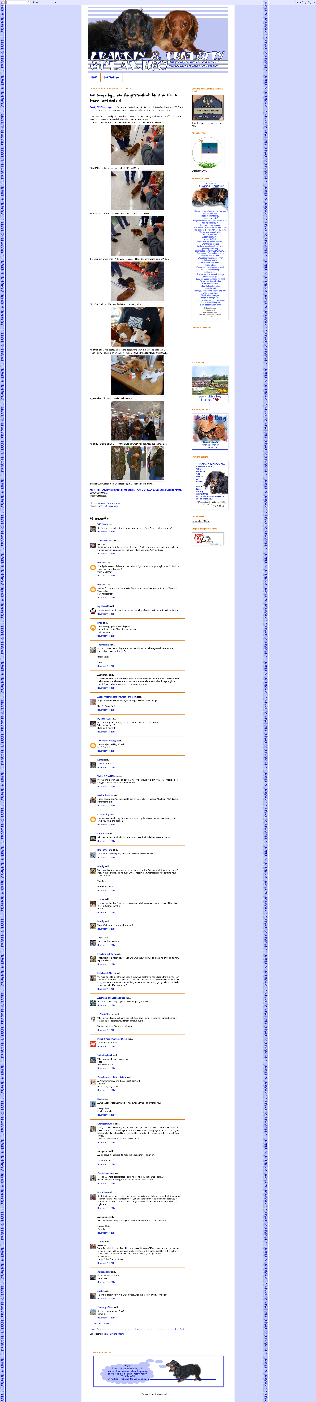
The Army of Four (105, 1307)
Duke (99, 1099)
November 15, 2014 (106, 1318)
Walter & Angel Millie (106, 776)
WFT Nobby (102, 524)
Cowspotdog (103, 814)
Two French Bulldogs (107, 741)
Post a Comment (101, 1323)
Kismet (100, 760)
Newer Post (96, 1329)
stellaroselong (103, 1272)
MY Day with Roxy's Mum (108, 506)
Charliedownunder (105, 1124)
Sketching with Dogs (106, 954)
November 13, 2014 (106, 1233)
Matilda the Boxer (105, 795)
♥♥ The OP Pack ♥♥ (105, 1014)
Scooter (101, 899)
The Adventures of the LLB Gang (111, 1077)
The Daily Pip (103, 645)
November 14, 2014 (106, 1298)
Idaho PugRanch (104, 1055)
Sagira (100, 937)
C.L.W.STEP (102, 833)
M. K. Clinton (103, 1192)
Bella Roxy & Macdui (106, 973)
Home (138, 1329)
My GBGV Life (103, 606)
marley (100, 1291)
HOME (94, 77)
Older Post (179, 1329)
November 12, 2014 (106, 532)
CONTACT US (111, 77)
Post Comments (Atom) (113, 1334)
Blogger (169, 1394)
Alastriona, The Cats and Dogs (111, 998)
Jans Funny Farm (104, 850)
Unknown (101, 562)
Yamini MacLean (104, 541)
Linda (99, 623)
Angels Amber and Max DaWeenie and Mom (117, 697)
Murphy (100, 866)
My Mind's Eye (103, 719)
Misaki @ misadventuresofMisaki (112, 1039)
